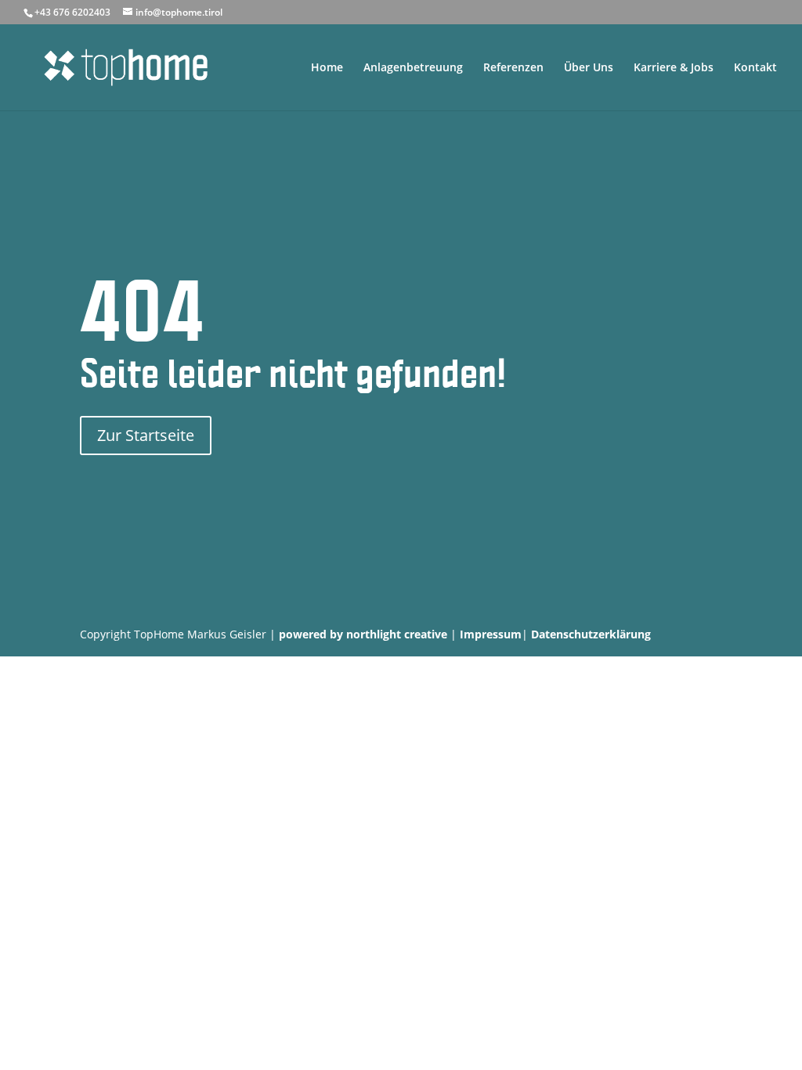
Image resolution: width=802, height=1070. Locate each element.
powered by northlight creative (363, 634)
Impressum (491, 634)
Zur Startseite (145, 435)
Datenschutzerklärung (591, 634)
